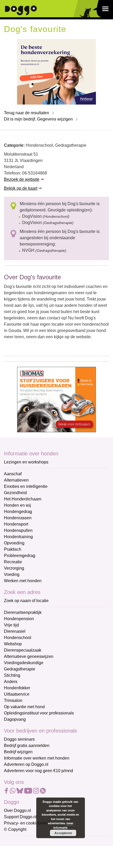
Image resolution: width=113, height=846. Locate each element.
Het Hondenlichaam (22, 499)
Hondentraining (18, 536)
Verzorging (14, 568)
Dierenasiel (14, 631)
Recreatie (13, 562)
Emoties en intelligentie (26, 486)
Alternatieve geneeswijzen (28, 656)
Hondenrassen (18, 518)
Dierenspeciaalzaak (22, 650)
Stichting (12, 675)
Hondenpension (19, 618)
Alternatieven (16, 480)
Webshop (13, 644)
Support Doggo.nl (20, 817)
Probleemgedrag (19, 555)
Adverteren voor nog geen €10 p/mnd (38, 770)
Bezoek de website (21, 179)
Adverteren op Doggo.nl (26, 764)
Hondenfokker (17, 688)
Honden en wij (17, 505)
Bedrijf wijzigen (18, 752)
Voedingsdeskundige (23, 663)
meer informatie (63, 825)
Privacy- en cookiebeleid (27, 823)
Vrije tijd (11, 625)
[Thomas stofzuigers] (56, 399)
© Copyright (15, 829)
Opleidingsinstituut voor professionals (39, 713)
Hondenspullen (18, 530)
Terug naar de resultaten (26, 113)
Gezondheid (15, 492)
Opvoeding (14, 543)
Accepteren (63, 833)
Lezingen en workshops (26, 462)
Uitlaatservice (16, 694)
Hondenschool (17, 637)
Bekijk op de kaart (20, 188)
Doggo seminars (19, 739)
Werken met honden (23, 580)
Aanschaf (13, 474)
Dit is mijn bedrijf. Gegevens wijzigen (38, 119)
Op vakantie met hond (24, 707)
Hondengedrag (18, 511)
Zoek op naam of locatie (26, 600)
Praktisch (12, 549)
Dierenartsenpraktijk (23, 612)
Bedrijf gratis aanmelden (26, 745)
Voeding (11, 574)
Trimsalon (13, 700)
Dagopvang (15, 719)
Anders (10, 681)
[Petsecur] (56, 71)
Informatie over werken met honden (36, 758)
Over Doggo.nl (17, 810)
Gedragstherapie (19, 669)
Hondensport (16, 524)
